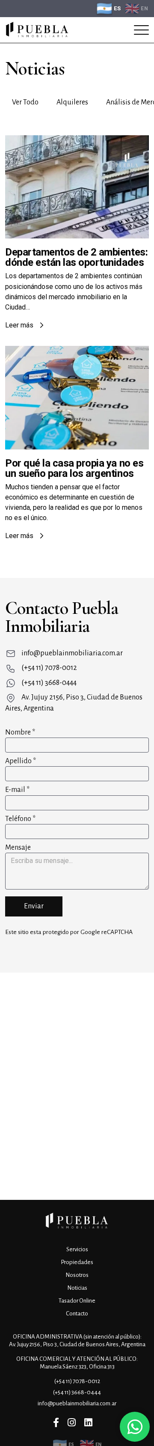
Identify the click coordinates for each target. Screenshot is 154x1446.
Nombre (20, 732)
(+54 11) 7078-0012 (49, 668)
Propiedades (77, 1262)
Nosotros (77, 1275)
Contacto (77, 1313)
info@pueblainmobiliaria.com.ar (72, 653)
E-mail (17, 790)
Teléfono (20, 819)
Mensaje (18, 847)
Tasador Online (77, 1300)
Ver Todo (25, 102)
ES (117, 8)
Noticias (77, 1288)
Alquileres (72, 102)
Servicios (77, 1249)
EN (144, 9)
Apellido (20, 761)
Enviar (34, 906)
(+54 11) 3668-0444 (49, 683)
